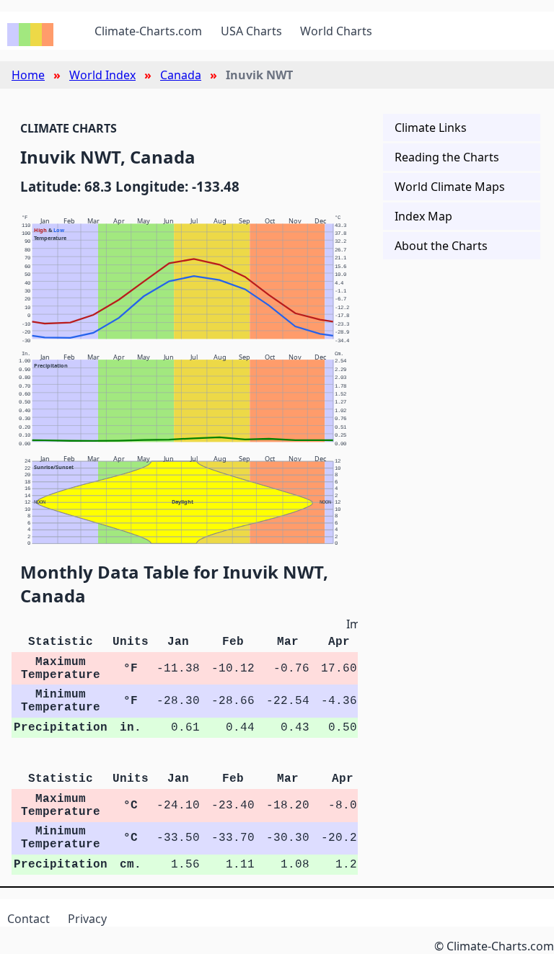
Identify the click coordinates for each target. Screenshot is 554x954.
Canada (180, 75)
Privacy (87, 919)
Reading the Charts (447, 157)
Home (28, 75)
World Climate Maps (450, 187)
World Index (102, 75)
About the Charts (441, 246)
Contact (28, 919)
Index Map (423, 216)
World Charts (336, 31)
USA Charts (251, 31)
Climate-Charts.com (148, 31)
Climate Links (431, 127)
